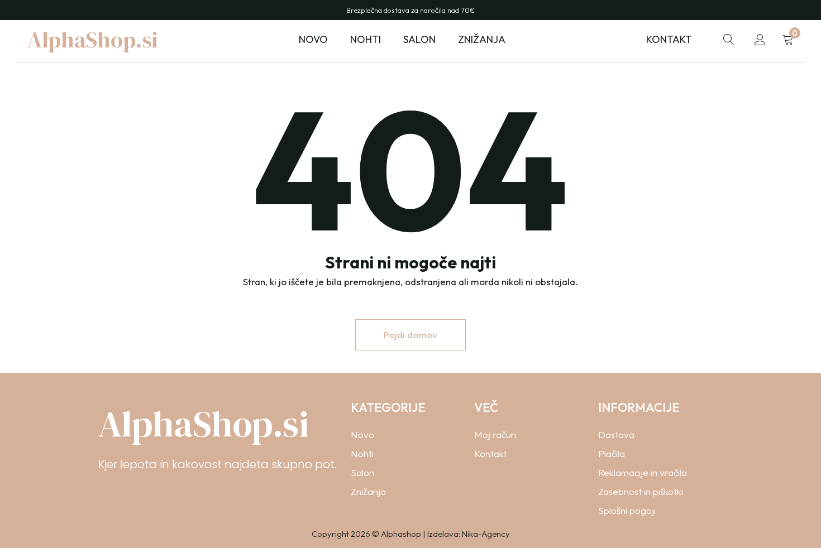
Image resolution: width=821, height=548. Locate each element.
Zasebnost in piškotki (640, 491)
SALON (419, 39)
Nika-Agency (486, 533)
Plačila (611, 453)
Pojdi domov (410, 334)
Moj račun (495, 434)
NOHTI (365, 39)
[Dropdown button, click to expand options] (728, 40)
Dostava (616, 434)
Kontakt (669, 39)
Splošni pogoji (627, 510)
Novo (313, 39)
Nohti (362, 453)
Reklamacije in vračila (642, 472)
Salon (362, 472)
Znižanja (481, 39)
